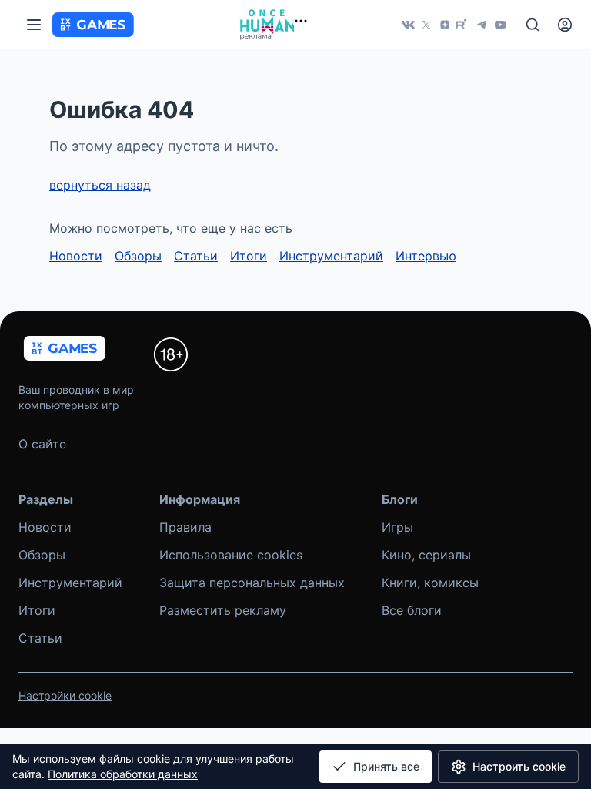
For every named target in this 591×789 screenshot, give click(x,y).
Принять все (386, 766)
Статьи (196, 256)
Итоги (248, 256)
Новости (75, 256)
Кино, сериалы (426, 554)
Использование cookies (230, 554)
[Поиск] (532, 24)
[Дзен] (444, 24)
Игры (397, 527)
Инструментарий (331, 256)
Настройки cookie (65, 695)
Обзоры (138, 256)
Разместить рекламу (222, 610)
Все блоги (412, 610)
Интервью (426, 256)
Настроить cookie (519, 766)
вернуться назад (100, 185)
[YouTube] (500, 24)
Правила (185, 527)
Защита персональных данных (252, 582)
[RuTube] (463, 24)
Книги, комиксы (430, 582)
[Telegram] (481, 24)
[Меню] (33, 24)
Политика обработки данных (123, 774)
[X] (426, 24)
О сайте (42, 444)
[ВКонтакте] (408, 24)
